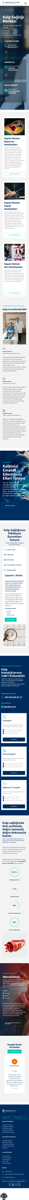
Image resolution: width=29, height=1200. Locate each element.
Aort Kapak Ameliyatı (7, 1140)
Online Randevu (6, 1117)
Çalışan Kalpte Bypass (7, 1128)
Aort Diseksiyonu (6, 1159)
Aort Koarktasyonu (6, 1163)
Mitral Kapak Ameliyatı (7, 1142)
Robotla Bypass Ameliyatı (8, 1132)
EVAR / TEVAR (5, 1161)
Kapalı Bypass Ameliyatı (7, 1126)
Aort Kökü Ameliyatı (6, 1157)
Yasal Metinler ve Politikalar (14, 1183)
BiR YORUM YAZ (15, 1051)
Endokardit (4, 1148)
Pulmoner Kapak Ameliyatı (8, 1146)
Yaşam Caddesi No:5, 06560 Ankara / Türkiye (14, 1174)
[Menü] (25, 3)
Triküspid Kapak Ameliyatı (8, 1144)
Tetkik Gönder (19, 1117)
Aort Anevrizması (6, 1156)
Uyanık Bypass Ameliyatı (7, 1130)
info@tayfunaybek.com (10, 1177)
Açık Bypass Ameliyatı (7, 1125)
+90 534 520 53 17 (9, 1171)
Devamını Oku (14, 1088)
